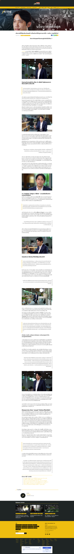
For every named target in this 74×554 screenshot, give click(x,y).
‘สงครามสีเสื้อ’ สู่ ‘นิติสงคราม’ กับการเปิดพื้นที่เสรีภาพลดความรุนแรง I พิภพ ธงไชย (35, 478)
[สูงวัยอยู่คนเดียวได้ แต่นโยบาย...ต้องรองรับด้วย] (37, 508)
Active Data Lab (43, 545)
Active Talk (56, 540)
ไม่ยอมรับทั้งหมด (47, 549)
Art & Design (47, 513)
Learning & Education (21, 544)
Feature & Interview (27, 35)
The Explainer (47, 541)
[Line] (54, 35)
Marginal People (22, 545)
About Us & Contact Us (50, 523)
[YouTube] (49, 534)
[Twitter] (53, 35)
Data (45, 7)
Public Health (35, 513)
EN (39, 547)
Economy (22, 35)
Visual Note (43, 542)
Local (25, 541)
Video (48, 7)
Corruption (17, 542)
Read (42, 7)
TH (40, 547)
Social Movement (21, 540)
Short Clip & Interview (47, 540)
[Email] (56, 35)
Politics (22, 513)
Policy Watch (24, 526)
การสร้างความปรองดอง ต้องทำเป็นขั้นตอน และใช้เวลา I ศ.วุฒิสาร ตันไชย (34, 484)
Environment (34, 7)
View (51, 7)
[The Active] (37, 4)
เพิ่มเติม (24, 549)
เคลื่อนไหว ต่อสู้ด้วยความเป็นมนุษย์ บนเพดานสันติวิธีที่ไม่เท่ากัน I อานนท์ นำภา (34, 483)
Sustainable (51, 513)
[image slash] (37, 8)
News (40, 7)
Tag (16, 523)
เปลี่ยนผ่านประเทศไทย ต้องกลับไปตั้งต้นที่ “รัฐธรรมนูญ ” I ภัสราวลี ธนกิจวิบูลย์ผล (35, 480)
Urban (25, 513)
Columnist (39, 541)
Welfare (41, 513)
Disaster (30, 540)
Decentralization (18, 513)
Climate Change (30, 542)
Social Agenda (23, 7)
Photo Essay (51, 540)
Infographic (43, 541)
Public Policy (17, 7)
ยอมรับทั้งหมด (46, 547)
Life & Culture (29, 7)
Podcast (55, 7)
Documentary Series (47, 545)
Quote (38, 542)
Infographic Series (43, 544)
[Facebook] (51, 35)
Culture (31, 513)
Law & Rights (17, 540)
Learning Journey (47, 542)
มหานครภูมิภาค (18, 529)
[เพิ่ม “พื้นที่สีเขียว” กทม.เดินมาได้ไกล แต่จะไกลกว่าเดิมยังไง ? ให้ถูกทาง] (51, 508)
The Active (23, 51)
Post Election (30, 526)
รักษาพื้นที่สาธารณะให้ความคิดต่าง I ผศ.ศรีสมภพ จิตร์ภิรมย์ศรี (32, 479)
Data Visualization (43, 540)
